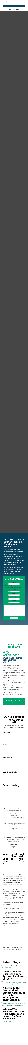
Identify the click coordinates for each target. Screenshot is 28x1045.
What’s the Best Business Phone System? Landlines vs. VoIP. (14, 975)
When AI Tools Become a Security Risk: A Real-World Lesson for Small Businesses (14, 1013)
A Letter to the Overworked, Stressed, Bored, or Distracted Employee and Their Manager (14, 993)
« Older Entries (7, 1021)
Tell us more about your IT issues (14, 701)
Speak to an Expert (14, 617)
